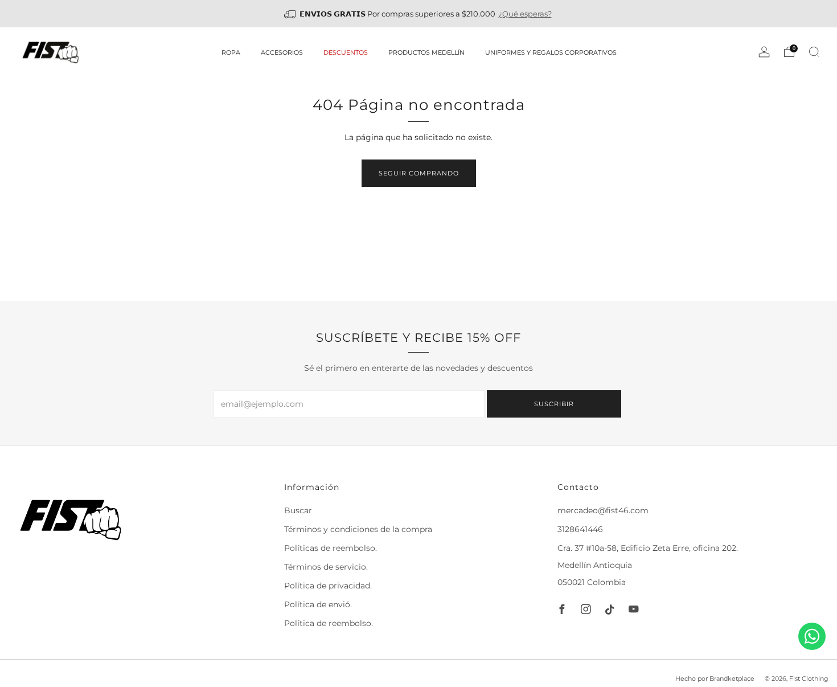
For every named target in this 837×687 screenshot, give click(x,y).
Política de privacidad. (328, 585)
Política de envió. (318, 604)
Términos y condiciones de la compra (358, 529)
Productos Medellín (426, 52)
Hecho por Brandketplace (714, 678)
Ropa (230, 52)
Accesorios (282, 52)
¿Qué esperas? (525, 13)
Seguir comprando (419, 173)
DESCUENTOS (345, 52)
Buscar (298, 510)
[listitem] (418, 13)
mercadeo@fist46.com (603, 510)
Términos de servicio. (326, 567)
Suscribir (554, 404)
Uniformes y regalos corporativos (551, 52)
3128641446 (580, 529)
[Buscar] (814, 52)
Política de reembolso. (328, 623)
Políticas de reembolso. (330, 548)
